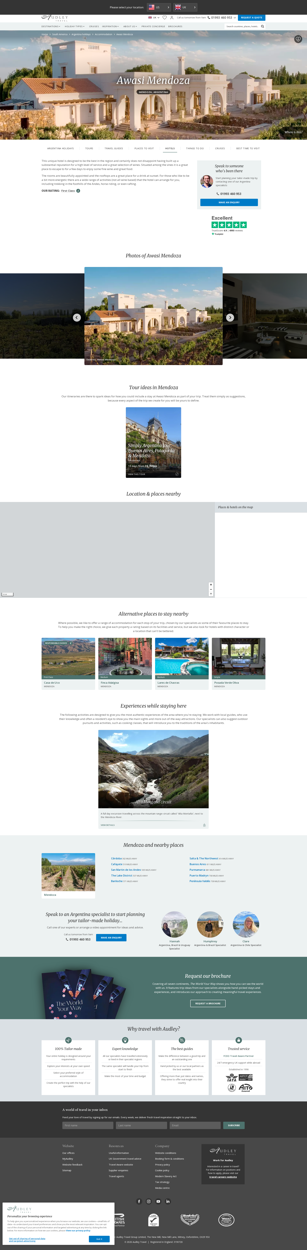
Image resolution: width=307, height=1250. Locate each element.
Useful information (119, 1152)
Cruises (94, 26)
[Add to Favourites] (298, 39)
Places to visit (144, 148)
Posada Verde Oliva (226, 682)
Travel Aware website (121, 1164)
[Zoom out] (211, 589)
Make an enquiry (229, 202)
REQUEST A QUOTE (251, 17)
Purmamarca (197, 870)
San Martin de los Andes (126, 870)
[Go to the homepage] (55, 17)
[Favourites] (165, 18)
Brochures (175, 26)
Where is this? (294, 132)
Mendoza (50, 895)
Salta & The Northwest (204, 858)
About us (129, 26)
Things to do (195, 148)
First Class (68, 191)
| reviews (227, 230)
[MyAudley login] (172, 18)
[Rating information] (78, 191)
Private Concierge (153, 26)
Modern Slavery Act (166, 1176)
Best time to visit (248, 148)
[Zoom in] (211, 584)
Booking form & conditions (169, 1158)
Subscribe (234, 1125)
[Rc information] (71, 643)
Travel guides (114, 148)
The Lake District (121, 875)
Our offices (68, 1152)
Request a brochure (207, 1003)
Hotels (170, 148)
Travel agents (116, 1176)
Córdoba (116, 858)
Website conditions (165, 1152)
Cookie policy (162, 1170)
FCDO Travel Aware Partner (239, 1055)
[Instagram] (149, 1201)
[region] (107, 550)
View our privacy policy (78, 1230)
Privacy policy (162, 1164)
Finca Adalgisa (110, 682)
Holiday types (74, 26)
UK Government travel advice (125, 1158)
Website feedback (72, 1164)
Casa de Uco (52, 682)
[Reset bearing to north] (211, 594)
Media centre (162, 1187)
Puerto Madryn (199, 875)
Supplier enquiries (118, 1170)
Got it (99, 1239)
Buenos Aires (198, 864)
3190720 (178, 1241)
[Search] (262, 26)
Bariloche (117, 881)
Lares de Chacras (168, 682)
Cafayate (116, 864)
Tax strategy (162, 1182)
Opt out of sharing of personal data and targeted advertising (27, 1239)
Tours (89, 148)
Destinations (50, 26)
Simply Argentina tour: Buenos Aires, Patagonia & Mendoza (151, 450)
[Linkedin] (168, 1201)
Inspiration (109, 26)
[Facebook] (139, 1201)
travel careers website (223, 1176)
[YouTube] (158, 1201)
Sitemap (66, 1170)
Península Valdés (200, 881)
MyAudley (67, 1158)
